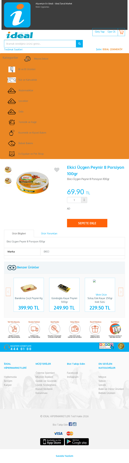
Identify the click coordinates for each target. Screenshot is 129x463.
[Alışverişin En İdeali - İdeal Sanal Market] (64, 37)
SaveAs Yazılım (64, 455)
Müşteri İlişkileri (44, 376)
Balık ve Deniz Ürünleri (111, 389)
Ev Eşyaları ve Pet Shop (31, 153)
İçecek (102, 385)
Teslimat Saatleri (13, 49)
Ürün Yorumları (49, 233)
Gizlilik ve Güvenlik (46, 380)
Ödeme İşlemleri (45, 372)
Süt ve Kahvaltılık (27, 79)
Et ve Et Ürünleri (26, 69)
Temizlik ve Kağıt (27, 122)
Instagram (72, 376)
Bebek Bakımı (25, 143)
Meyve (102, 376)
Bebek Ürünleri (107, 393)
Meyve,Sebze (41, 58)
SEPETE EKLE (87, 223)
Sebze (102, 380)
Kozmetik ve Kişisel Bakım (32, 132)
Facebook (72, 372)
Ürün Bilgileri (19, 233)
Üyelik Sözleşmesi (46, 385)
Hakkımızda (10, 376)
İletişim (8, 380)
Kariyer (8, 385)
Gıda (20, 111)
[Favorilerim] (56, 169)
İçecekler (23, 100)
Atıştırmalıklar (25, 90)
